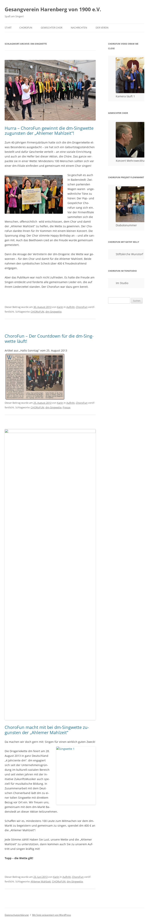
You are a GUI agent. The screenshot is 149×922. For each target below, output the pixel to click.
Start (8, 27)
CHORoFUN (37, 311)
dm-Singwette (53, 311)
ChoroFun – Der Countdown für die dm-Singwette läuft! (49, 338)
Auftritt (70, 307)
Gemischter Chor (51, 27)
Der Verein (102, 27)
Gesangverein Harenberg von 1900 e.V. (53, 9)
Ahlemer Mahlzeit (41, 881)
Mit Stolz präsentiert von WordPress (51, 915)
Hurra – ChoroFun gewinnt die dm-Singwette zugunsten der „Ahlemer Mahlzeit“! (49, 130)
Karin (60, 307)
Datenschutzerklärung (17, 915)
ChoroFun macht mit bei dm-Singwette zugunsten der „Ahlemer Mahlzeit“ (47, 729)
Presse (66, 407)
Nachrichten (79, 27)
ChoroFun (25, 27)
